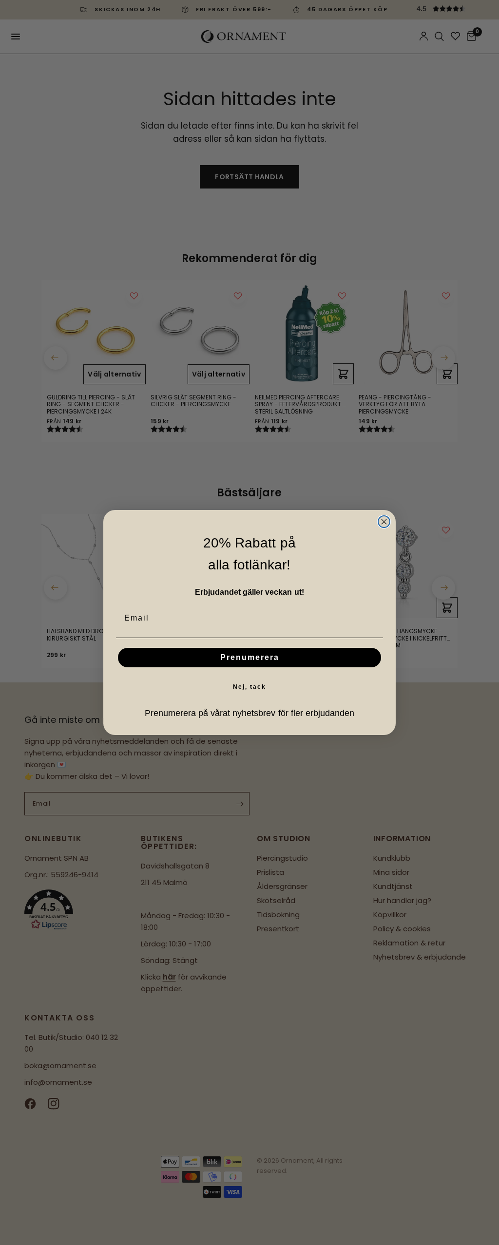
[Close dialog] (384, 522)
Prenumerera (249, 657)
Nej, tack (249, 686)
